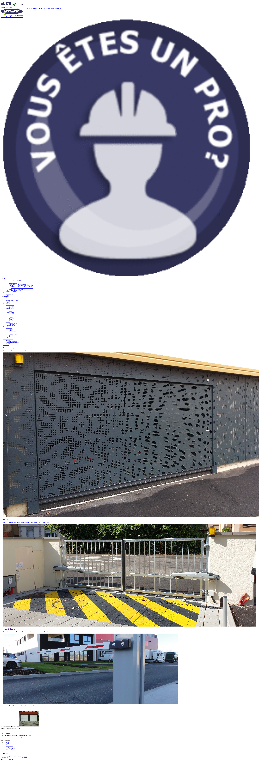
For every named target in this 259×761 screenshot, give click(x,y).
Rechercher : (6, 757)
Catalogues (5, 292)
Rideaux (10, 311)
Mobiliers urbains (9, 337)
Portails (7, 315)
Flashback (8, 279)
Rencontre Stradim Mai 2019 (15, 280)
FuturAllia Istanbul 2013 (14, 283)
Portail (7, 295)
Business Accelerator (13, 282)
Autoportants (11, 317)
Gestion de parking (13, 334)
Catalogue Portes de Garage (12, 300)
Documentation (6, 296)
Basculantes (11, 314)
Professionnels (6, 345)
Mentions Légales (15, 759)
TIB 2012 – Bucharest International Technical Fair (22, 286)
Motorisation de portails (14, 320)
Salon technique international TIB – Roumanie (18, 284)
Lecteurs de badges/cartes (11, 341)
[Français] (31, 8)
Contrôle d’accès (6, 326)
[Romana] (59, 8)
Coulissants (11, 318)
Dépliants (8, 301)
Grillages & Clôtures (10, 325)
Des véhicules (9, 332)
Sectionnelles (11, 309)
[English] (50, 8)
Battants (10, 319)
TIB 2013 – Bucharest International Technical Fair (22, 288)
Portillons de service (13, 323)
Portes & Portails (6, 303)
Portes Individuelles (10, 312)
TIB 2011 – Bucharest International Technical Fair (22, 285)
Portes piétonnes (12, 331)
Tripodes (10, 330)
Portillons (8, 322)
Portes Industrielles (10, 308)
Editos (7, 302)
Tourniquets (11, 329)
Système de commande (8, 339)
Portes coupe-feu (12, 324)
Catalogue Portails (10, 299)
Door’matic (11, 306)
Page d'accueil (4, 705)
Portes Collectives (10, 305)
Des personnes (9, 328)
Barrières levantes (12, 335)
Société (4, 278)
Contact (7, 750)
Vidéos (7, 297)
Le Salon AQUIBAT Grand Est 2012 (17, 289)
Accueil (7, 742)
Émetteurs (8, 340)
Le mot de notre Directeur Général (13, 290)
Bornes (10, 336)
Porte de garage (9, 294)
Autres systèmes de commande (12, 342)
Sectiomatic (11, 307)
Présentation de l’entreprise (11, 291)
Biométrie (8, 343)
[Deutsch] (40, 8)
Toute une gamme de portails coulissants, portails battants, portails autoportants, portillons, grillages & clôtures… (27, 522)
